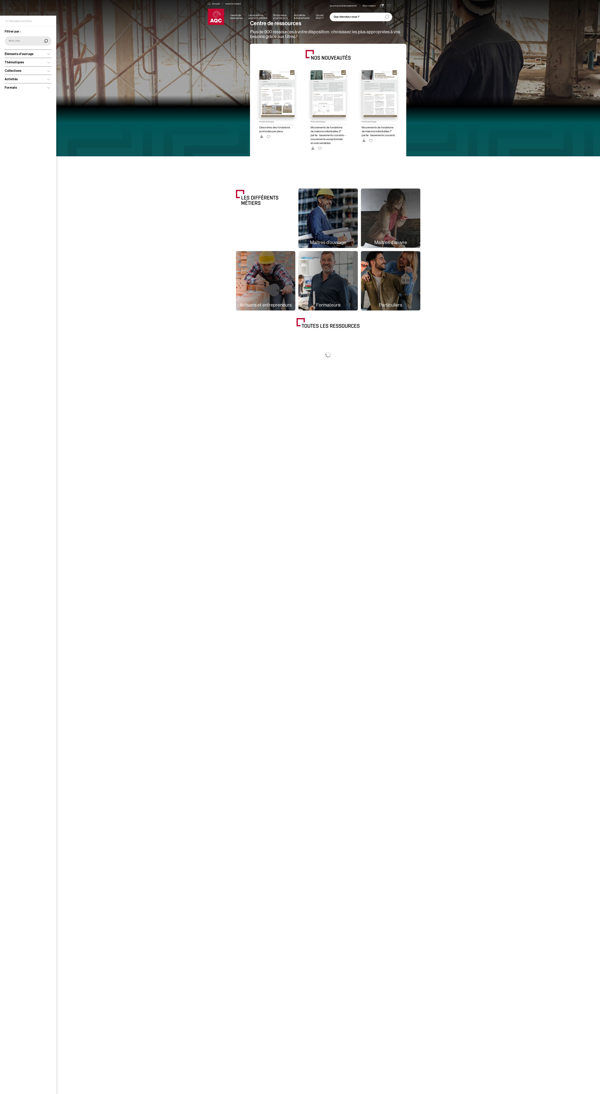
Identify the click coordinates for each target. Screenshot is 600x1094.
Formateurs (328, 305)
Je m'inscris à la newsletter (343, 6)
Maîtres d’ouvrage (328, 242)
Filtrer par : (13, 31)
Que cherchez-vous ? (347, 17)
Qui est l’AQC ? (320, 16)
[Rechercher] (387, 17)
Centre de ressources (236, 16)
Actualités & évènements (302, 16)
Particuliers (390, 305)
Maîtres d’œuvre (390, 242)
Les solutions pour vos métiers (258, 16)
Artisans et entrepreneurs (266, 305)
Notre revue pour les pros (280, 16)
